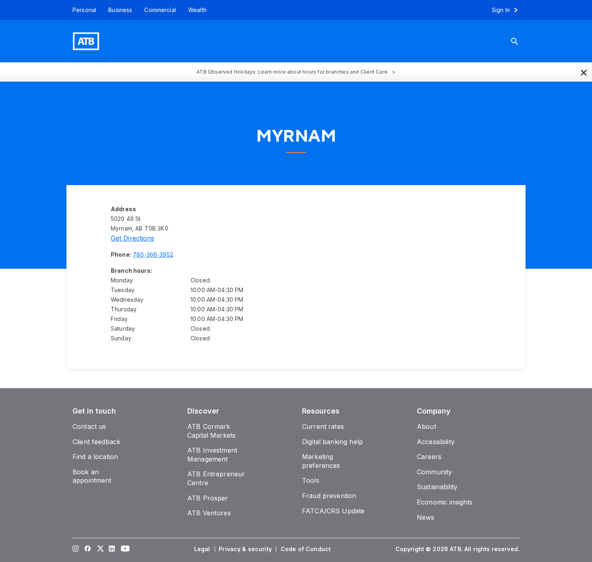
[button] (584, 72)
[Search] (521, 41)
